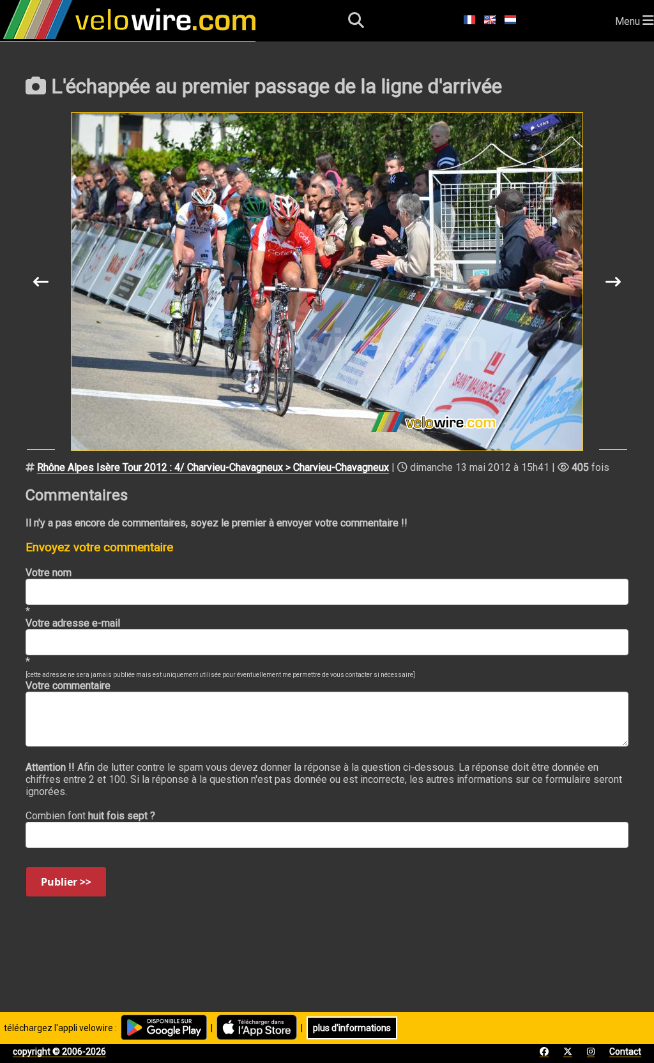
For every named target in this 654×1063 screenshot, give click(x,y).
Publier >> (66, 882)
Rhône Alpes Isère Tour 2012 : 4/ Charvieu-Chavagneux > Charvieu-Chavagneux (213, 467)
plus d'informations (352, 1028)
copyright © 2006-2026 (59, 1051)
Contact (625, 1051)
